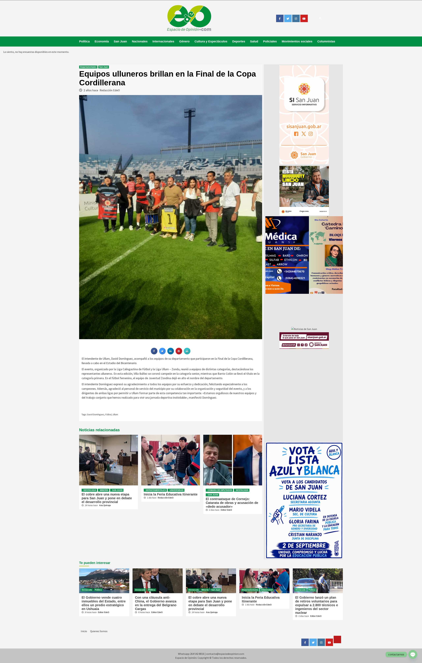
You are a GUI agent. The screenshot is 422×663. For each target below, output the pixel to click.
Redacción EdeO (110, 90)
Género (184, 41)
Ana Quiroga (105, 505)
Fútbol (108, 414)
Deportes (238, 41)
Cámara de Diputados (220, 490)
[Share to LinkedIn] (170, 353)
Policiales (270, 41)
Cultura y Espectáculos (211, 41)
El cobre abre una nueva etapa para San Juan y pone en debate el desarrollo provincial (107, 498)
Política (84, 41)
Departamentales (88, 67)
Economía (102, 41)
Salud (254, 41)
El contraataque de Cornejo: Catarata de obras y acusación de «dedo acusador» (232, 502)
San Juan (120, 41)
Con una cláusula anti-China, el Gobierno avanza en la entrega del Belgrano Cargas (155, 603)
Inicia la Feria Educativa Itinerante (170, 494)
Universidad (176, 490)
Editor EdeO (226, 510)
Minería (104, 490)
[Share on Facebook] (154, 353)
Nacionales (140, 41)
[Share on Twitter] (162, 353)
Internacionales (163, 41)
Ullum (115, 414)
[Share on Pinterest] (179, 353)
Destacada (90, 490)
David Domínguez (95, 414)
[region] (304, 255)
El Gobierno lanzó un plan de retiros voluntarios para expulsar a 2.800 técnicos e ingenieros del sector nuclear (316, 605)
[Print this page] (187, 353)
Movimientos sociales (297, 41)
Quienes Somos (98, 631)
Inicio (84, 631)
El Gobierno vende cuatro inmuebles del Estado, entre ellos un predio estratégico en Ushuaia (104, 603)
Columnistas (326, 41)
